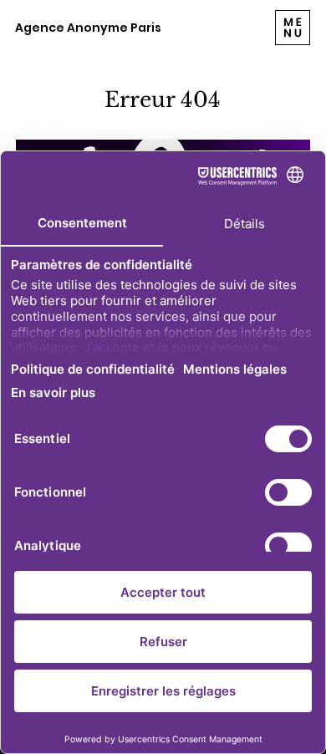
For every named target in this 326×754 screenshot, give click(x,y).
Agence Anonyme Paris (88, 27)
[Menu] (292, 27)
